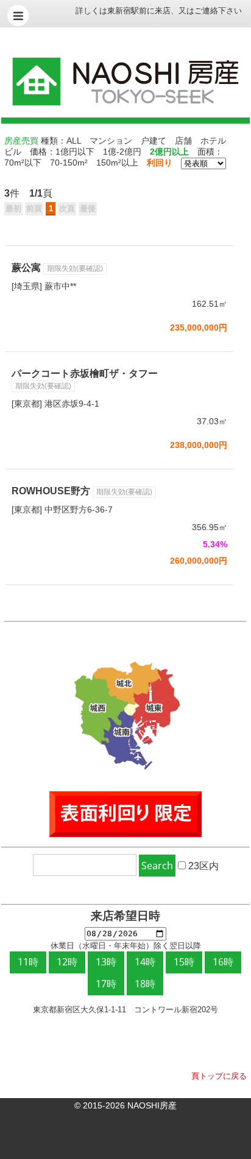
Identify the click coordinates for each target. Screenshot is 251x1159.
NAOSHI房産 (152, 1105)
